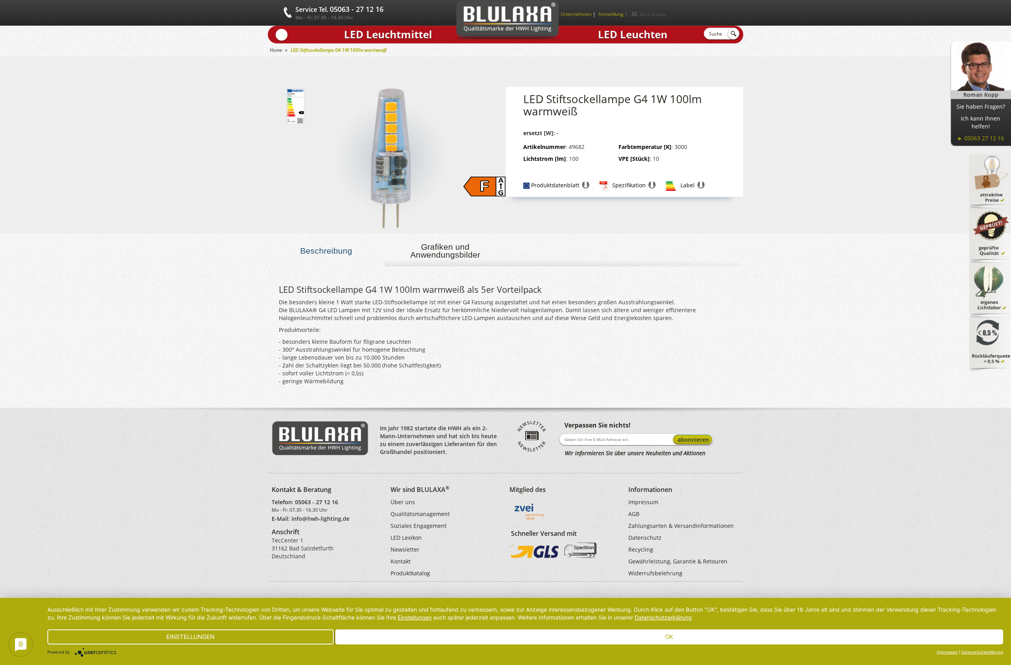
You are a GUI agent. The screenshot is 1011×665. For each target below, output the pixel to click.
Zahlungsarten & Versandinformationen (681, 525)
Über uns (403, 502)
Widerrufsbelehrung (655, 573)
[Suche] (733, 34)
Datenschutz (644, 537)
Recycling (640, 549)
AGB (633, 514)
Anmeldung (611, 14)
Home (276, 50)
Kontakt (401, 561)
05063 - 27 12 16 (316, 502)
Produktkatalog (410, 573)
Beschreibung (326, 250)
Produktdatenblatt (555, 185)
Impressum (643, 502)
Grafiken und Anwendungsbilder (445, 250)
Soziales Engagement (419, 525)
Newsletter (405, 549)
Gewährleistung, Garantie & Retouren (677, 561)
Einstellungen (415, 617)
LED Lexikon (406, 537)
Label (687, 185)
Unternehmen (576, 14)
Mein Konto (653, 14)
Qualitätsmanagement (420, 514)
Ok (669, 637)
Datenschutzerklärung (663, 617)
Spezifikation (629, 185)
